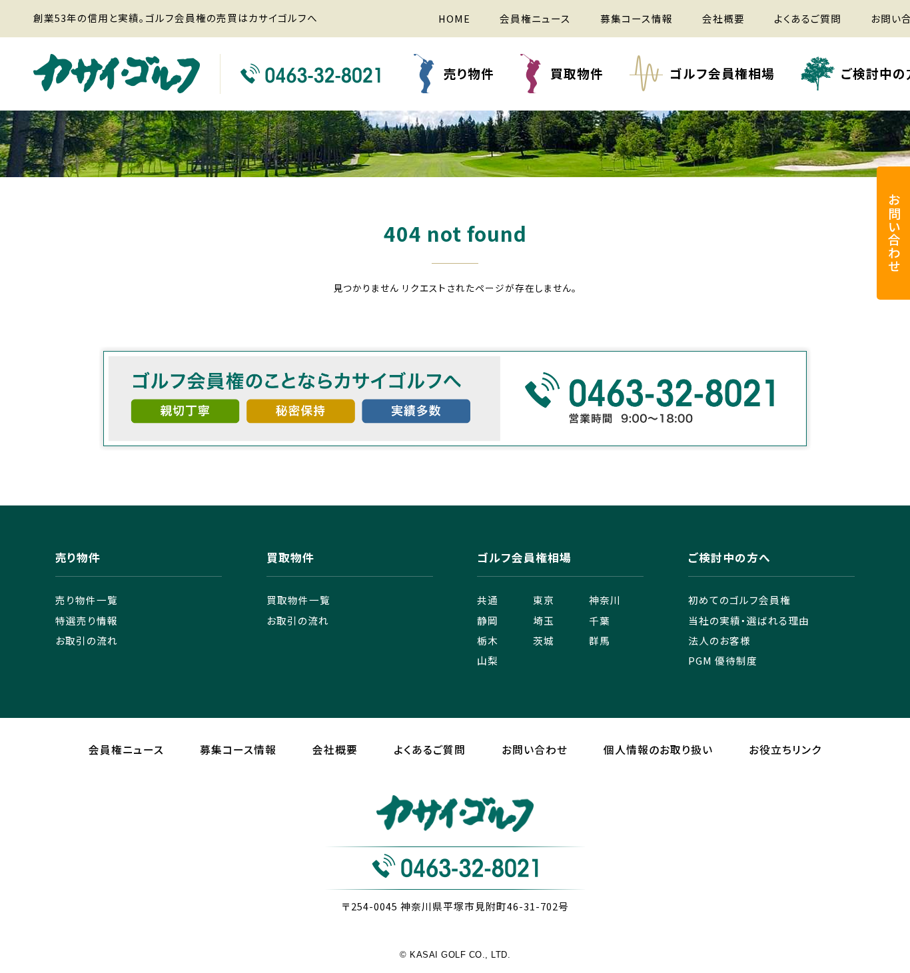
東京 (543, 600)
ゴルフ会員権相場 (722, 73)
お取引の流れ (86, 640)
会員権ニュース (535, 18)
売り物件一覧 (86, 600)
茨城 (543, 640)
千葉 (599, 620)
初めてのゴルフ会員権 (739, 600)
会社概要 (723, 18)
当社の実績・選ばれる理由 (748, 620)
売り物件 (469, 73)
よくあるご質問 (807, 18)
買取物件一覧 (298, 600)
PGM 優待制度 (722, 660)
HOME (454, 18)
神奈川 (605, 600)
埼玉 (543, 620)
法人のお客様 (719, 640)
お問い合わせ (535, 749)
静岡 (487, 620)
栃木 (487, 640)
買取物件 (577, 73)
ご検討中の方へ (729, 558)
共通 (487, 600)
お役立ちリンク (785, 749)
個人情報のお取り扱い (658, 749)
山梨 (487, 660)
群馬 (599, 640)
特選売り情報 (86, 620)
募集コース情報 (636, 18)
